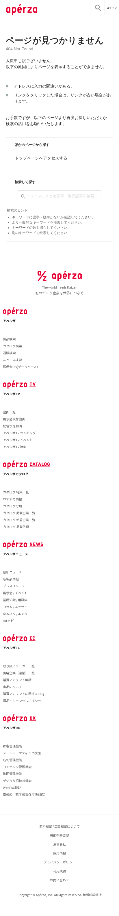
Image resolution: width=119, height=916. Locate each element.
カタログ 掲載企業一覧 (19, 512)
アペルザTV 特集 (14, 446)
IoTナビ (8, 620)
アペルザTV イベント (18, 439)
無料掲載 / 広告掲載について (59, 826)
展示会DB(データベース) (20, 366)
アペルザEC (11, 647)
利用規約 (59, 871)
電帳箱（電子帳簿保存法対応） (25, 794)
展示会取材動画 (14, 419)
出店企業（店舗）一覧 (19, 672)
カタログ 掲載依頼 (16, 526)
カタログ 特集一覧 (16, 492)
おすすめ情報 (12, 499)
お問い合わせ (59, 880)
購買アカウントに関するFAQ (23, 693)
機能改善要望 (59, 835)
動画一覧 (9, 412)
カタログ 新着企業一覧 (19, 519)
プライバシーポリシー (59, 862)
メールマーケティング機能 (22, 752)
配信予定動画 (12, 425)
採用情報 (59, 853)
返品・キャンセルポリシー (22, 700)
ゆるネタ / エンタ (15, 613)
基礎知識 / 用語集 (15, 599)
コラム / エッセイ (15, 606)
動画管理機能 (12, 773)
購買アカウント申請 (17, 679)
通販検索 (9, 352)
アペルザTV (11, 393)
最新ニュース (12, 572)
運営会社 (59, 844)
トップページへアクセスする (41, 158)
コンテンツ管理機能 (17, 766)
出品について (12, 686)
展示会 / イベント (15, 592)
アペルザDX (11, 727)
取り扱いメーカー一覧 (19, 666)
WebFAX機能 (12, 787)
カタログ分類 (12, 505)
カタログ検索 (12, 345)
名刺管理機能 (12, 759)
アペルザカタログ (15, 473)
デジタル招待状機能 (17, 780)
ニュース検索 (12, 359)
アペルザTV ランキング (19, 432)
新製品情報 (11, 579)
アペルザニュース (15, 553)
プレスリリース (14, 586)
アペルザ (9, 320)
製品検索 (9, 339)
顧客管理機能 (12, 746)
